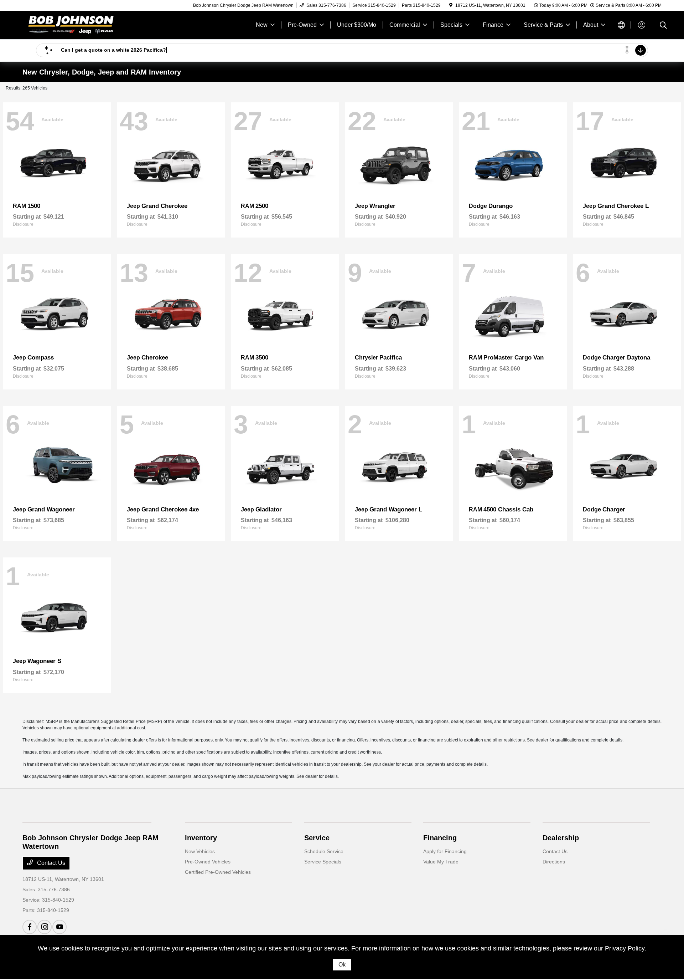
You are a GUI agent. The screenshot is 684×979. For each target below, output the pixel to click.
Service (317, 838)
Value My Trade (440, 862)
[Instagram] (44, 927)
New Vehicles (200, 851)
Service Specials (322, 862)
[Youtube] (59, 927)
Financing (440, 838)
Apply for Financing (445, 851)
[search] (663, 26)
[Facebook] (29, 927)
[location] (450, 5)
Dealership (561, 838)
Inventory (201, 838)
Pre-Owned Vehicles (207, 862)
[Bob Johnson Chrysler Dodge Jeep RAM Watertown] (83, 24)
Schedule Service (323, 851)
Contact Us (50, 863)
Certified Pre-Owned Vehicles (218, 872)
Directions (554, 862)
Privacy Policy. (625, 948)
